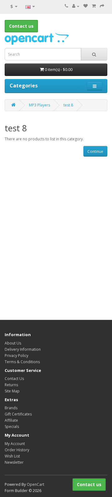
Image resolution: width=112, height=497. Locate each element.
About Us (13, 343)
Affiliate (11, 420)
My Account (15, 443)
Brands (11, 407)
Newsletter (14, 462)
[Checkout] (102, 6)
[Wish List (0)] (85, 6)
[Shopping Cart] (94, 6)
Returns (11, 384)
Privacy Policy (16, 355)
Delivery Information (23, 349)
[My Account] (75, 6)
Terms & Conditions (22, 361)
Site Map (12, 391)
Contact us (89, 484)
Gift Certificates (18, 414)
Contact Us (14, 378)
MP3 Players (39, 105)
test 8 (68, 105)
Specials (12, 426)
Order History (17, 449)
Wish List (12, 456)
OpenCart (35, 484)
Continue (95, 151)
